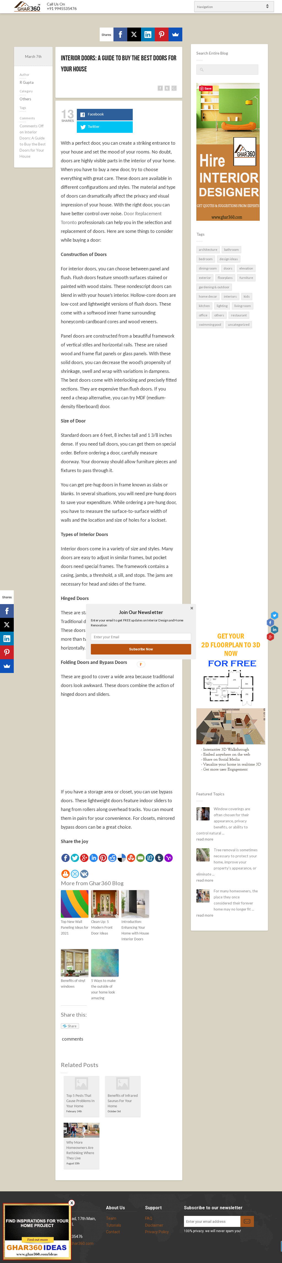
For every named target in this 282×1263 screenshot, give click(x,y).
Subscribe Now (141, 649)
